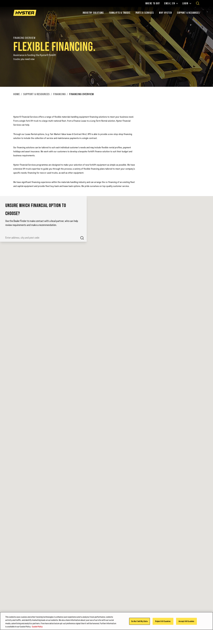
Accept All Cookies (186, 621)
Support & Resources (188, 12)
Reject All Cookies (162, 621)
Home (16, 94)
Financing (59, 94)
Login (185, 3)
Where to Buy (152, 3)
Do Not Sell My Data (139, 621)
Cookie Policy (37, 626)
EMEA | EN (169, 3)
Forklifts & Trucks (119, 12)
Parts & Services (145, 12)
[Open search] (198, 3)
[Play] (203, 76)
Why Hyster (165, 12)
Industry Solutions (93, 12)
